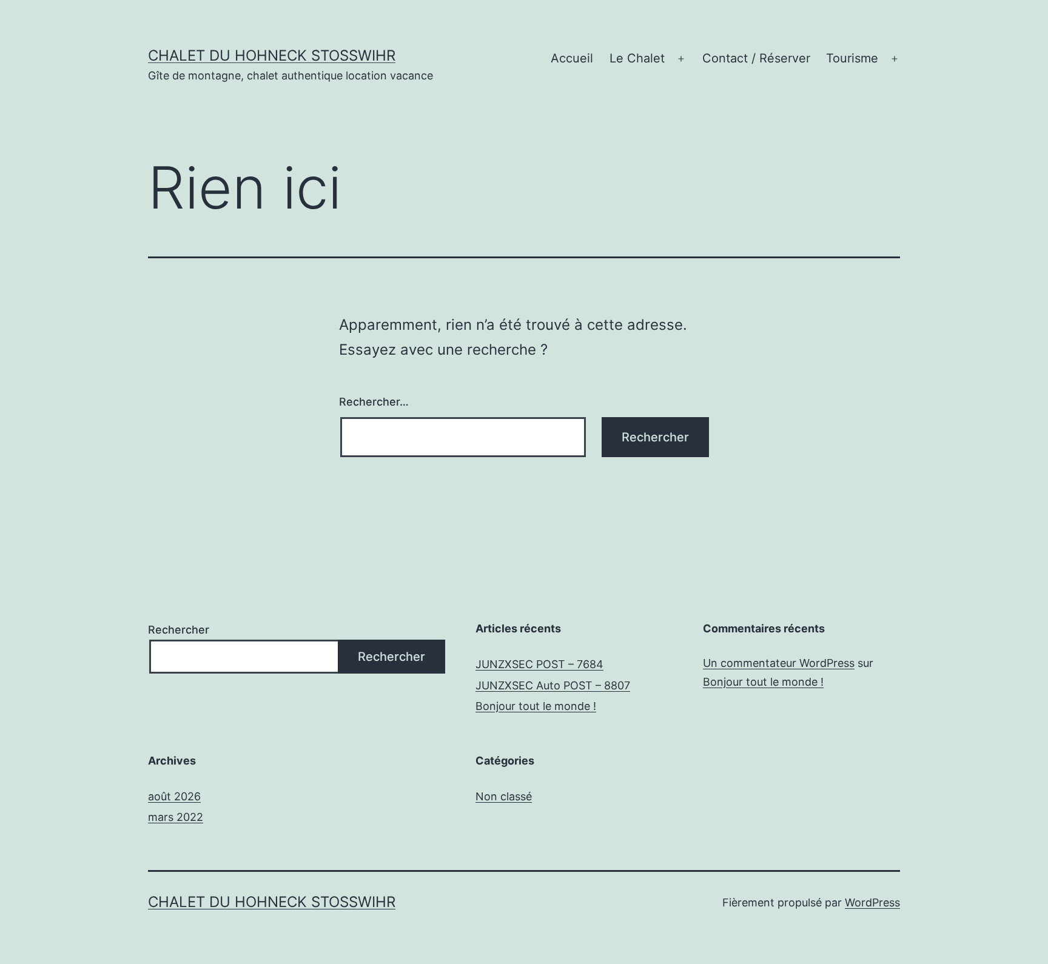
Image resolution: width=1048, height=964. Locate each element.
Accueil (572, 58)
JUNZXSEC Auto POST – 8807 (552, 685)
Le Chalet (637, 58)
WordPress (872, 902)
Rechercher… (374, 401)
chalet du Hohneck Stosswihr (271, 55)
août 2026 (174, 796)
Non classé (503, 796)
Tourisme (852, 58)
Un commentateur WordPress (779, 663)
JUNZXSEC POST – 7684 (539, 664)
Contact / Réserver (756, 58)
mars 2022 (175, 817)
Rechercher (178, 629)
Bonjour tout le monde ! (535, 706)
